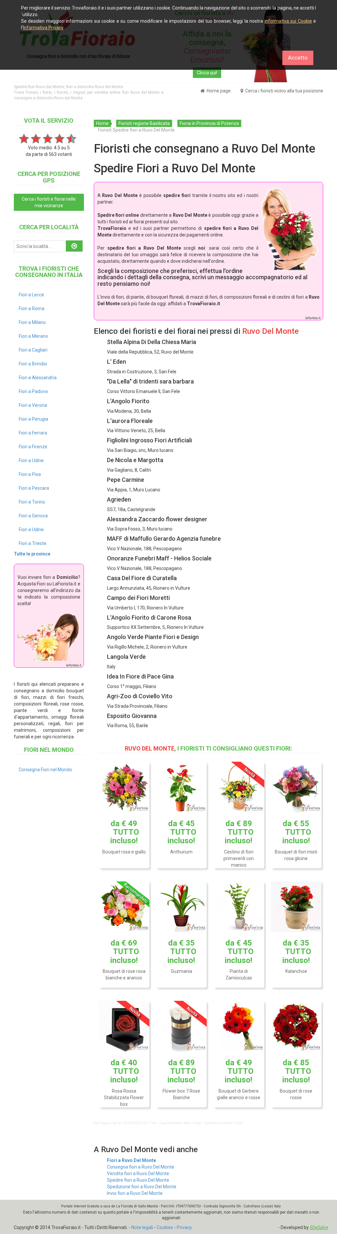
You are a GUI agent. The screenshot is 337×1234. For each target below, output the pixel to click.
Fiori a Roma (31, 308)
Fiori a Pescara (34, 488)
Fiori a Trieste (32, 543)
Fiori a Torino (32, 502)
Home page (218, 90)
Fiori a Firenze (33, 446)
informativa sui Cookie (288, 21)
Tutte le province (32, 553)
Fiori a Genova (33, 515)
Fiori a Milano (32, 322)
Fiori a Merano (33, 336)
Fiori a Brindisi (33, 363)
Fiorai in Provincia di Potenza (209, 123)
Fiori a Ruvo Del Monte (131, 1160)
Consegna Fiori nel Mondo (45, 769)
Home (102, 123)
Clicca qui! (207, 72)
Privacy (184, 1227)
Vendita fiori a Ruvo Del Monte (138, 1173)
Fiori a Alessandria (38, 377)
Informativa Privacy (43, 27)
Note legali (142, 1227)
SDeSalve (319, 1227)
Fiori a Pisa (30, 474)
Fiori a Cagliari (33, 350)
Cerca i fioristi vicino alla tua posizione (283, 90)
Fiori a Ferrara (33, 432)
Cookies (165, 1227)
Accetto (298, 57)
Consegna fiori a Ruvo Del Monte (140, 1167)
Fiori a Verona (33, 405)
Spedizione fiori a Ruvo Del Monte (141, 1186)
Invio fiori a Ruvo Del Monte (135, 1193)
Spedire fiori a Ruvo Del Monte (138, 1180)
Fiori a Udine (31, 460)
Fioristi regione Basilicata (144, 123)
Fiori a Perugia (33, 419)
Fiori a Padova (33, 391)
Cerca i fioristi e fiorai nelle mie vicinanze (49, 202)
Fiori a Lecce (31, 294)
